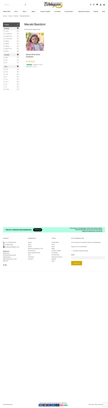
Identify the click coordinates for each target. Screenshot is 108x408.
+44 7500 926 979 (10, 242)
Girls (15, 11)
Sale (103, 11)
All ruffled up (12, 33)
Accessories (69, 11)
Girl (12, 62)
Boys (24, 11)
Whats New (6, 11)
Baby (33, 11)
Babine (12, 43)
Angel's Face (12, 36)
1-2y (12, 79)
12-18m (12, 89)
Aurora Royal (12, 38)
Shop (10, 16)
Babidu (12, 41)
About (30, 246)
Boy (12, 60)
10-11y (12, 81)
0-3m (12, 69)
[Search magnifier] (25, 5)
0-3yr (12, 72)
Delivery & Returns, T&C (35, 248)
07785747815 (9, 245)
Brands (96, 11)
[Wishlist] (97, 5)
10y (12, 84)
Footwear (57, 11)
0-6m (12, 74)
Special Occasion (84, 11)
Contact (30, 259)
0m (12, 77)
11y (12, 87)
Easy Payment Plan (34, 253)
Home (5, 16)
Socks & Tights (45, 11)
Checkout (31, 257)
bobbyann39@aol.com (12, 247)
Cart (29, 255)
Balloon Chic (12, 48)
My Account (31, 250)
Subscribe (77, 263)
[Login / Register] (100, 5)
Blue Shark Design (100, 404)
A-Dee (12, 31)
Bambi (12, 51)
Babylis (12, 46)
